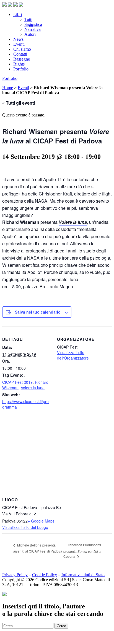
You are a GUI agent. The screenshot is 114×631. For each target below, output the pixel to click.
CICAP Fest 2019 (17, 382)
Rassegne (21, 59)
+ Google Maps (41, 521)
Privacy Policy (15, 574)
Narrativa (32, 29)
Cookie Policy (44, 574)
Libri (17, 14)
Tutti (28, 19)
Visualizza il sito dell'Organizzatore (73, 355)
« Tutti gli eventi (18, 103)
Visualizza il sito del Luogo (25, 527)
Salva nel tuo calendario (38, 312)
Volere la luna (33, 387)
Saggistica (33, 24)
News (18, 39)
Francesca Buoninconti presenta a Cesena (82, 550)
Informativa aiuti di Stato (83, 574)
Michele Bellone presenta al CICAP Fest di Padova (37, 548)
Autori (30, 34)
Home (7, 87)
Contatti (20, 54)
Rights (19, 64)
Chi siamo (22, 49)
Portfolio (20, 69)
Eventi (19, 44)
